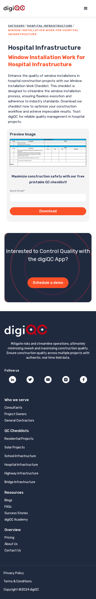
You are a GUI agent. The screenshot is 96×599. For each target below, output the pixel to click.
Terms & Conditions (18, 581)
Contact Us (12, 550)
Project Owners (15, 414)
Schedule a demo (48, 283)
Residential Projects (18, 439)
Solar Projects (14, 447)
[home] (14, 8)
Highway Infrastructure (21, 473)
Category (16, 25)
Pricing (9, 537)
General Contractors (19, 420)
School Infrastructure (20, 456)
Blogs (8, 500)
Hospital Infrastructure (50, 25)
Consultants (13, 408)
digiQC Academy (16, 519)
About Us (11, 544)
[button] (85, 8)
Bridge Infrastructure (19, 482)
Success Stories (16, 513)
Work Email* (17, 190)
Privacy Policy (14, 573)
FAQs (8, 507)
